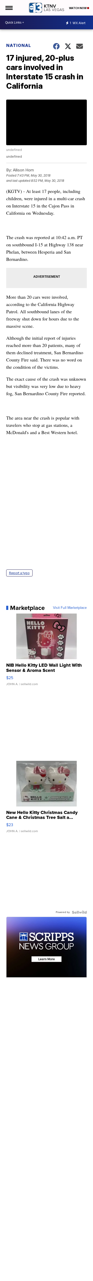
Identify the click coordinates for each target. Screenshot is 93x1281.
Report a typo (19, 573)
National (18, 45)
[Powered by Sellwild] (79, 912)
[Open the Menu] (8, 7)
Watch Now (78, 8)
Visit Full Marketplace (70, 608)
